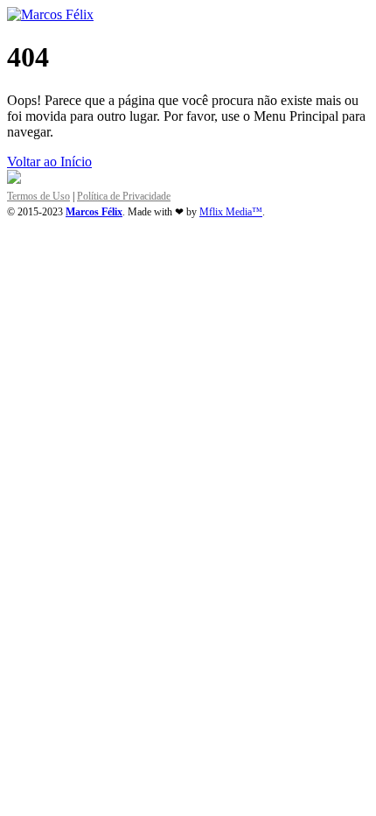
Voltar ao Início (49, 161)
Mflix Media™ (230, 212)
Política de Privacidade (124, 196)
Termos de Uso (38, 196)
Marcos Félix (94, 212)
